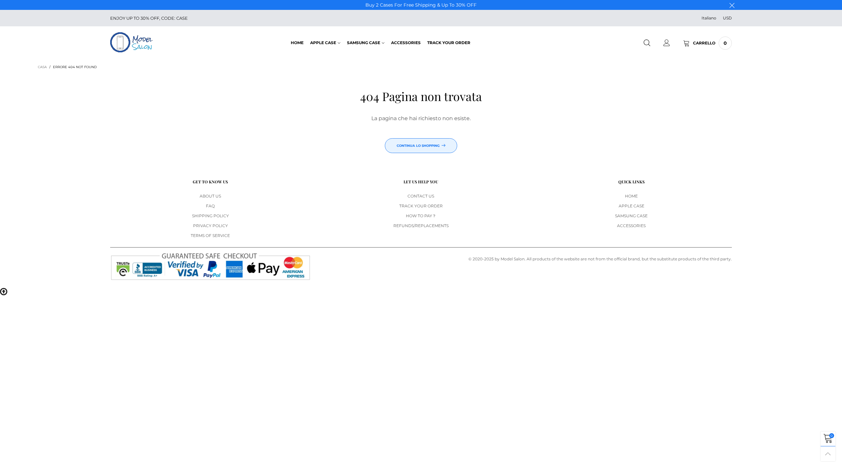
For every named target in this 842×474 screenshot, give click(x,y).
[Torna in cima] (828, 453)
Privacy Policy (210, 225)
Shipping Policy (210, 215)
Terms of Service (210, 235)
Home (297, 42)
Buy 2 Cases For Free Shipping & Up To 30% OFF (421, 5)
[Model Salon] (131, 42)
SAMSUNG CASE (363, 42)
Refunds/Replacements (421, 225)
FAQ (210, 205)
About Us (210, 196)
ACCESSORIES (406, 42)
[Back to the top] (3, 291)
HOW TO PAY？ (421, 215)
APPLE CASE (323, 42)
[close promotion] (732, 5)
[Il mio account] (666, 43)
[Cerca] (647, 43)
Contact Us (421, 196)
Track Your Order (448, 42)
